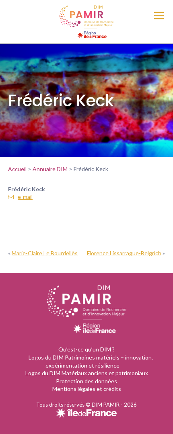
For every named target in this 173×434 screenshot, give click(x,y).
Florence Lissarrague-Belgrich (124, 253)
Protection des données (86, 381)
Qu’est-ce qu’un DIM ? (86, 349)
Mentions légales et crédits (86, 388)
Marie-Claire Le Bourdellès (45, 253)
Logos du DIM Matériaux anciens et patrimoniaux (86, 373)
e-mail (25, 196)
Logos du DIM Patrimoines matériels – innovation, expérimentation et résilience (91, 361)
